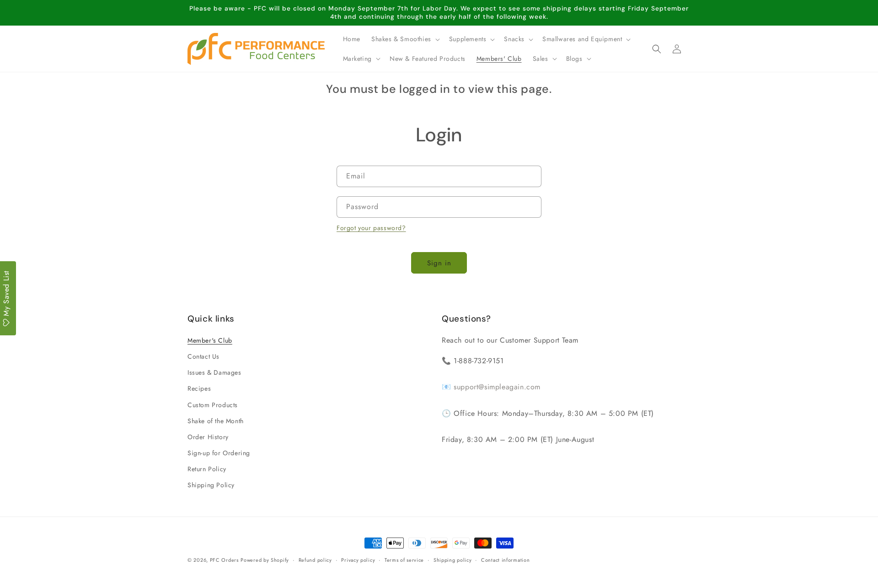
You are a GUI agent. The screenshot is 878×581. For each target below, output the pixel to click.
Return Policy (206, 468)
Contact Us (203, 356)
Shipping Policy (211, 485)
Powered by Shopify (265, 560)
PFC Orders (224, 560)
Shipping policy (453, 560)
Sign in (439, 263)
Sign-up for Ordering (218, 452)
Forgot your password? (371, 227)
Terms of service (404, 560)
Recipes (199, 388)
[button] (405, 38)
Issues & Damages (214, 372)
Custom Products (212, 404)
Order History (208, 436)
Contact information (505, 560)
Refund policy (315, 560)
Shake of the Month (215, 420)
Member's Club (209, 340)
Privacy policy (358, 560)
